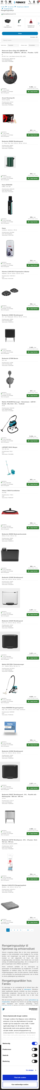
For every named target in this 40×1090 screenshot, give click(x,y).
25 (28, 930)
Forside (3, 6)
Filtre (20, 33)
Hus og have (11, 6)
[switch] (34, 1049)
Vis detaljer (30, 1070)
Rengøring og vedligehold (23, 6)
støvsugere (27, 989)
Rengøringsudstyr (8, 8)
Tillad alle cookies (20, 1077)
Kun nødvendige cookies (20, 1084)
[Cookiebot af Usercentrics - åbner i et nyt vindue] (28, 1009)
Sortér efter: (3, 45)
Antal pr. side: (24, 45)
